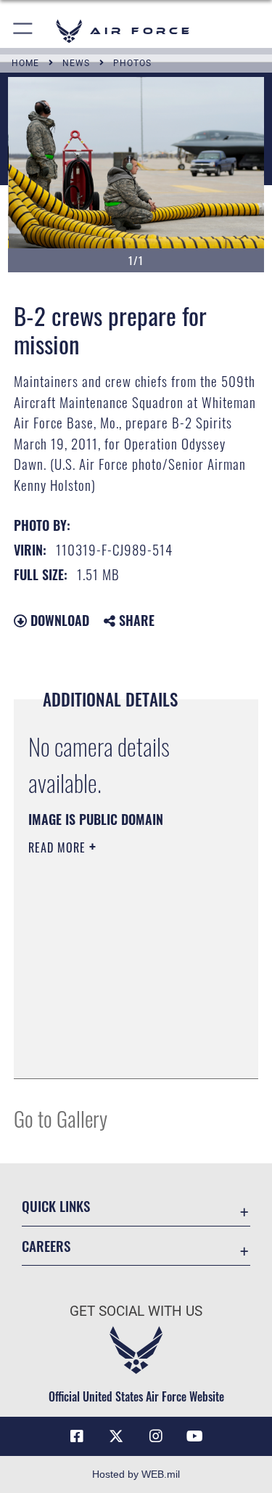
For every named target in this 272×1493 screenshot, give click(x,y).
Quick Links (56, 1205)
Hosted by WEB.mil (136, 1474)
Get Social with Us (136, 1311)
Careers (46, 1245)
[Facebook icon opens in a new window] (77, 1436)
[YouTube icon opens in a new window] (195, 1436)
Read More (58, 847)
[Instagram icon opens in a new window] (156, 1436)
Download (58, 620)
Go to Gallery (60, 1118)
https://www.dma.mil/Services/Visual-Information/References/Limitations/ (116, 1031)
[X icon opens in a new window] (116, 1436)
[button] (23, 31)
